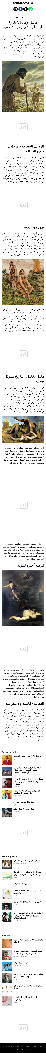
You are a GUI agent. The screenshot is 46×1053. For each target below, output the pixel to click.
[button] (3, 3)
